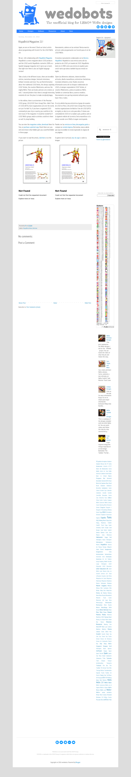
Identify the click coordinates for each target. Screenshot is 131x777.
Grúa (107, 532)
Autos (110, 469)
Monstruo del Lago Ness (104, 600)
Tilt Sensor (103, 668)
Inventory (98, 559)
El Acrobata (109, 512)
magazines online (35, 124)
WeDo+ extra (100, 692)
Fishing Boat (102, 520)
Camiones (98, 493)
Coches (105, 500)
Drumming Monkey (107, 510)
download (45, 124)
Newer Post (22, 303)
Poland (110, 612)
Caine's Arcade (100, 490)
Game (110, 525)
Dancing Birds (103, 505)
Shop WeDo (108, 644)
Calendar (109, 490)
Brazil (97, 486)
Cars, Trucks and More (108, 364)
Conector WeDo (103, 502)
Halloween (99, 537)
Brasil (110, 483)
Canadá (110, 493)
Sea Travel (102, 636)
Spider (110, 653)
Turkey (102, 675)
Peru (97, 612)
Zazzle (110, 697)
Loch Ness (109, 576)
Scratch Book (105, 634)
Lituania (104, 576)
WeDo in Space (104, 687)
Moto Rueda (108, 605)
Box (107, 483)
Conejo (110, 502)
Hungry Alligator (107, 547)
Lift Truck (109, 573)
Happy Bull (108, 537)
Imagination (99, 552)
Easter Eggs (99, 512)
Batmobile (98, 481)
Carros (110, 495)
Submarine (109, 656)
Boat (110, 481)
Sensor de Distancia (106, 639)
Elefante (98, 515)
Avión (97, 471)
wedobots (109, 692)
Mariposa (109, 583)
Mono (97, 595)
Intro (103, 557)
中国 (110, 700)
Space (110, 651)
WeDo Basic (108, 682)
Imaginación (108, 549)
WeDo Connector (100, 685)
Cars (97, 498)
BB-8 (107, 481)
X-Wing (105, 697)
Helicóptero (99, 542)
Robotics (104, 629)
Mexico (110, 586)
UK (97, 678)
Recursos (109, 622)
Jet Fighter (108, 559)
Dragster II (99, 510)
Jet (103, 559)
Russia (110, 629)
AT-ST (110, 466)
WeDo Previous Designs (109, 338)
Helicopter (109, 540)
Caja (105, 490)
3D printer (99, 461)
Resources (99, 624)
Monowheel (109, 595)
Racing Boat (108, 617)
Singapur (105, 646)
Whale (97, 695)
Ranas (102, 622)
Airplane (109, 461)
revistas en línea (70, 124)
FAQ (97, 520)
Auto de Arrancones (102, 469)
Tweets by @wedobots (103, 139)
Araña (110, 464)
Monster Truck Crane (104, 598)
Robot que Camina (107, 627)
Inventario (109, 557)
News (30, 228)
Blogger (78, 762)
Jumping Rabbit (103, 561)
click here (42, 137)
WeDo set (103, 690)
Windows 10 (99, 697)
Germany (98, 527)
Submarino (98, 658)
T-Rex (103, 658)
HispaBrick (26, 228)
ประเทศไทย (104, 700)
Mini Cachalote (104, 588)
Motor (98, 607)
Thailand (98, 665)
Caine (110, 488)
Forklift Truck (100, 525)
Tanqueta (109, 663)
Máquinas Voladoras (107, 581)
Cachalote (105, 488)
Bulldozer (109, 486)
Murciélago (104, 607)
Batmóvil (104, 481)
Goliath (110, 530)
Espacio (98, 518)
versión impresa (68, 127)
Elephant (103, 515)
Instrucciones (99, 554)
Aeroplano (104, 461)
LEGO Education (107, 566)
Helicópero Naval (100, 540)
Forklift (110, 523)
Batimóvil (109, 478)
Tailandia (109, 658)
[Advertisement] (55, 294)
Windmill (109, 695)
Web (101, 680)
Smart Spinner (107, 648)
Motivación (108, 602)
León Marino (103, 571)
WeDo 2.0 (99, 682)
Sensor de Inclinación (102, 641)
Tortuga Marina (100, 670)
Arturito (105, 466)
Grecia (98, 532)
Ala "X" (106, 464)
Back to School (101, 476)
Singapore (99, 646)
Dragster (102, 507)
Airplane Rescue (100, 464)
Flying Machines (101, 523)
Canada (104, 493)
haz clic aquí (76, 137)
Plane (105, 612)
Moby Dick (103, 590)
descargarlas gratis (82, 124)
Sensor (98, 639)
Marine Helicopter (101, 583)
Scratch (98, 634)
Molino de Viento (101, 593)
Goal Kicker (104, 530)
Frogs (106, 525)
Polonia (98, 614)
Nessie (98, 610)
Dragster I (109, 507)
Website (105, 680)
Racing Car (99, 619)
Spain (106, 653)
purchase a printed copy (31, 127)
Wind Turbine (103, 695)
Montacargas (99, 602)
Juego (97, 561)
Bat (104, 478)
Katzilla (110, 561)
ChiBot (110, 498)
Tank (97, 661)
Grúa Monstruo (107, 535)
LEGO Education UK (102, 569)
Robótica (98, 629)
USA (103, 677)
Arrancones (99, 466)
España (103, 517)
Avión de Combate (100, 473)
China (97, 500)
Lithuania (98, 576)
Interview (98, 557)
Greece (102, 532)
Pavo (110, 610)
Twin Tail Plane (108, 675)
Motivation (99, 605)
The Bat (105, 665)
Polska (104, 614)
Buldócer (103, 486)
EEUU (104, 512)
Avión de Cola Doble (106, 471)
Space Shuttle (99, 653)
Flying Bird (109, 520)
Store (103, 656)
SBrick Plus (108, 632)
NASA (110, 607)
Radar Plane (105, 619)
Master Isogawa (101, 585)
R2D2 (102, 617)
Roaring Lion (108, 624)
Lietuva (103, 573)
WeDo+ (109, 689)
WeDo (109, 680)
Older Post (88, 303)
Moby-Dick (109, 590)
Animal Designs (108, 388)
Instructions (108, 554)
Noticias (35, 228)
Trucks (102, 673)
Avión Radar (109, 473)
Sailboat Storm (100, 632)
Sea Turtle (109, 636)
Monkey (110, 593)
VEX (106, 678)
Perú (101, 612)
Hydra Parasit (100, 549)
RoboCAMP (98, 627)
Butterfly (98, 488)
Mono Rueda (102, 595)
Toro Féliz (109, 668)
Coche (101, 500)
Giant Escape (104, 527)
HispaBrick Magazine (45, 58)
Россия (98, 700)
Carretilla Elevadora (101, 495)
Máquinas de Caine (101, 578)
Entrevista (109, 515)
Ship (101, 644)
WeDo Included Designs (108, 413)
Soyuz (105, 651)
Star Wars (98, 656)
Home (55, 303)
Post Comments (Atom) (33, 307)
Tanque (103, 661)
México (98, 588)
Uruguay (100, 678)
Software (99, 651)
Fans (109, 517)
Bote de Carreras (101, 483)
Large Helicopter (101, 564)
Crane (97, 505)
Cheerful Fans (103, 498)
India (110, 552)
